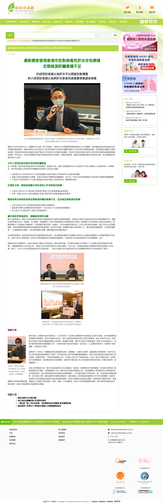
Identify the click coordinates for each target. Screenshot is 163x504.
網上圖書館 (91, 22)
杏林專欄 (79, 22)
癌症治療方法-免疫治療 (27, 398)
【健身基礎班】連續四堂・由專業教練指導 (140, 114)
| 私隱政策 (94, 501)
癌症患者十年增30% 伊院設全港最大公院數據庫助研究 (39, 406)
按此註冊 (132, 181)
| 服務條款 (102, 501)
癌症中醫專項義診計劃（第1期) (136, 120)
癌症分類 (46, 22)
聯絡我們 (123, 22)
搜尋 (115, 35)
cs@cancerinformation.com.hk (121, 433)
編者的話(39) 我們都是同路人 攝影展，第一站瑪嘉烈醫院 (85, 422)
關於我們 (113, 22)
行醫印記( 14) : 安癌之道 (138, 422)
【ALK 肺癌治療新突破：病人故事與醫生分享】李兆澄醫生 (36, 422)
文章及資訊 (24, 22)
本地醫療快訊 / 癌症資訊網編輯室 (19, 41)
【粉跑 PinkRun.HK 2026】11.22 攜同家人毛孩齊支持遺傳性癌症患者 (140, 106)
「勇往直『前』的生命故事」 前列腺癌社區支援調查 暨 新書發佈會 (44, 403)
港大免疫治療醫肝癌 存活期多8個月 (32, 401)
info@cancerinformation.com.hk (122, 429)
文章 (10, 433)
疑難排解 (35, 22)
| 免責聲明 (109, 501)
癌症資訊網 (11, 22)
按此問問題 (133, 151)
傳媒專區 (69, 22)
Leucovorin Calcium (118, 422)
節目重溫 (102, 22)
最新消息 (58, 22)
